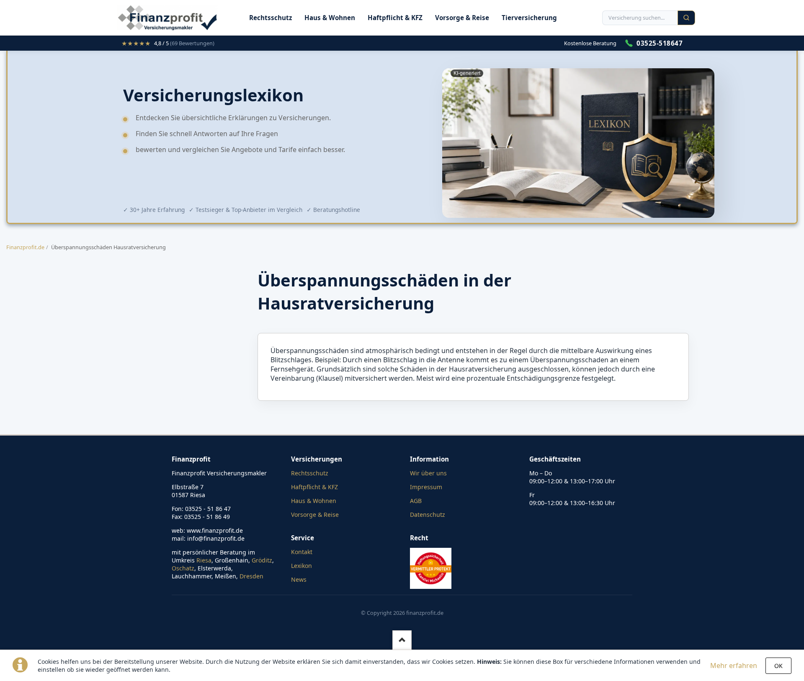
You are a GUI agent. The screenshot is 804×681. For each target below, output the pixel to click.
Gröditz (262, 560)
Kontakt (301, 552)
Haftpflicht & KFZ (395, 17)
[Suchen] (686, 17)
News (299, 579)
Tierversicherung (529, 17)
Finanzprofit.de (25, 247)
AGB (416, 501)
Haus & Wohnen (329, 17)
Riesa (203, 560)
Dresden (251, 576)
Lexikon (301, 566)
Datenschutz (427, 514)
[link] (167, 43)
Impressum (426, 487)
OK (778, 666)
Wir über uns (428, 473)
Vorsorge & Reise (462, 17)
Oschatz (183, 568)
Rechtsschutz (270, 17)
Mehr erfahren (733, 665)
